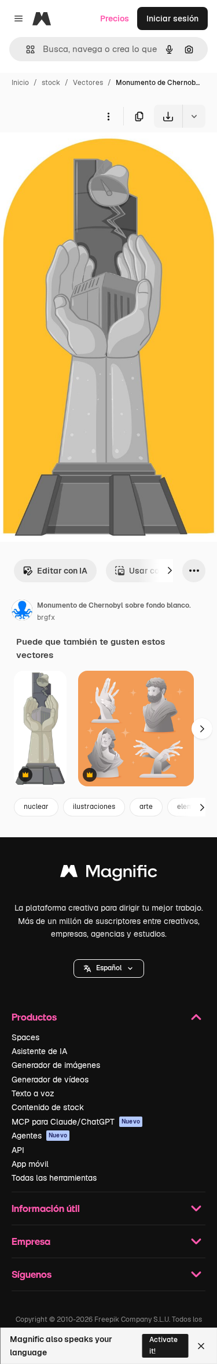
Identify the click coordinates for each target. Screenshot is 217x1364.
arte (146, 806)
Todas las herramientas (54, 1178)
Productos (34, 1017)
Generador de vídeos (50, 1079)
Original (74, 154)
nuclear (36, 806)
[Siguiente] (169, 570)
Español (109, 968)
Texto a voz (33, 1093)
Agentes (39, 1135)
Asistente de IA (39, 1051)
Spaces (25, 1037)
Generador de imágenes (56, 1065)
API (18, 1150)
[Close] (201, 1346)
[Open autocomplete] (26, 49)
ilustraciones (94, 806)
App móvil (30, 1164)
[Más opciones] (108, 116)
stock (51, 82)
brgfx (46, 617)
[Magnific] (108, 874)
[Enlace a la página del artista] (22, 612)
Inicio (20, 82)
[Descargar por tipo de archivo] (193, 116)
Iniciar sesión (172, 18)
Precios (114, 18)
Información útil (46, 1208)
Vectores (88, 82)
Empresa (31, 1241)
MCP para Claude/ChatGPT (76, 1122)
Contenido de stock (48, 1107)
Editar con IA (62, 570)
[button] (108, 968)
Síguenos (32, 1274)
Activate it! (163, 1345)
